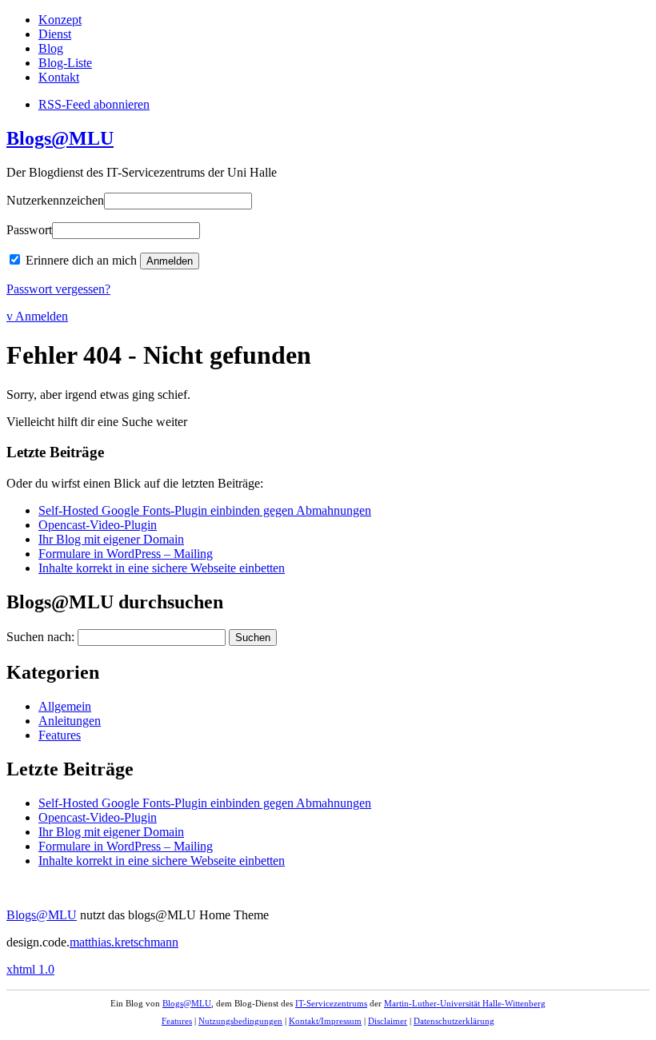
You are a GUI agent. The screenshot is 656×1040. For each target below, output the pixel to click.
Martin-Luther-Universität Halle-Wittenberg (465, 1003)
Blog (50, 48)
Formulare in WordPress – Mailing (125, 553)
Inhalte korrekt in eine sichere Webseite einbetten (161, 568)
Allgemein (64, 706)
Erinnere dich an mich (81, 260)
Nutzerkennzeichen (55, 200)
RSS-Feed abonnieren (94, 104)
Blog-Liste (65, 63)
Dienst (54, 34)
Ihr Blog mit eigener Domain (111, 539)
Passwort (29, 230)
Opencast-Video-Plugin (97, 525)
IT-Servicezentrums (331, 1003)
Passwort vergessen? (58, 289)
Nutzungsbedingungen (240, 1021)
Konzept (60, 19)
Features (59, 735)
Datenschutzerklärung (454, 1021)
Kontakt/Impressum (325, 1021)
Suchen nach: (40, 637)
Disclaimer (387, 1021)
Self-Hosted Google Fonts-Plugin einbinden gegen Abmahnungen (204, 510)
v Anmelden (37, 316)
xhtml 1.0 (30, 969)
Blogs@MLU (60, 138)
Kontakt (58, 77)
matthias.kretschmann (124, 942)
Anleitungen (69, 720)
